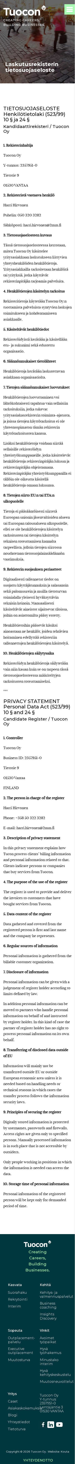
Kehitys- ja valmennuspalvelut (56, 1295)
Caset (13, 1401)
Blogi (12, 1415)
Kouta (65, 1451)
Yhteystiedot (19, 1422)
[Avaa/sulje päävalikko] (69, 9)
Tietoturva (17, 1429)
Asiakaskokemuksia (25, 1408)
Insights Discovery (48, 1316)
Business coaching (48, 1305)
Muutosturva (19, 1360)
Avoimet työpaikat (48, 1340)
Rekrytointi (18, 1299)
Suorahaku (17, 1293)
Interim (14, 1306)
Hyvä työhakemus (50, 1351)
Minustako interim (49, 1362)
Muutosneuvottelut (57, 1382)
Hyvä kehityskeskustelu (55, 1373)
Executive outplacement (20, 1351)
